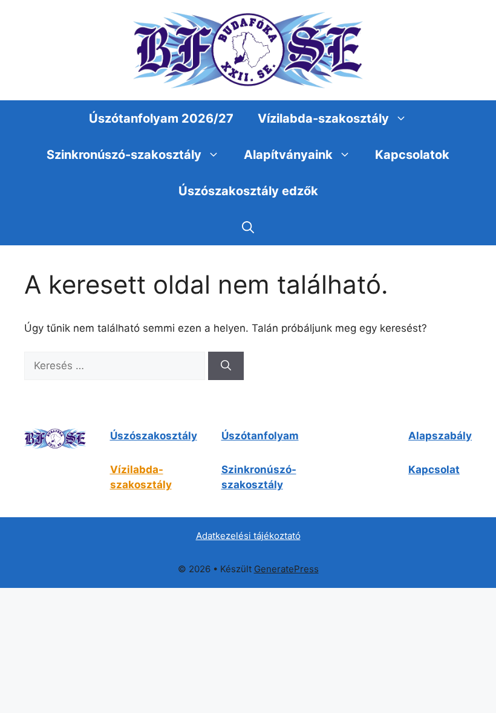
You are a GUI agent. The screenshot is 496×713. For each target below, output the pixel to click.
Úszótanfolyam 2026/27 (161, 118)
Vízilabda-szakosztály (323, 118)
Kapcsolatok (412, 154)
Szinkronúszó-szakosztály (124, 154)
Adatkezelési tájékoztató (248, 535)
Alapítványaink (288, 154)
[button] (248, 227)
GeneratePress (286, 569)
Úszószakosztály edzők (248, 191)
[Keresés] (226, 366)
